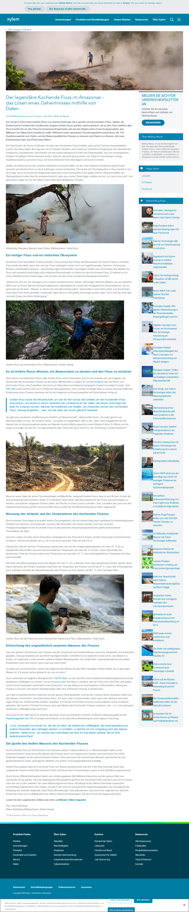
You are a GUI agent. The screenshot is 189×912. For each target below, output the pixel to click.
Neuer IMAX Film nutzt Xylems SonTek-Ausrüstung (164, 294)
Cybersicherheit (61, 864)
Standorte (140, 854)
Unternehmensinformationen (68, 859)
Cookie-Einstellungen (119, 900)
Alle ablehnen (143, 900)
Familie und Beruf (103, 850)
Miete (15, 864)
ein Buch (98, 382)
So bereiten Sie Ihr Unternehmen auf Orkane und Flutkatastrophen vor (165, 717)
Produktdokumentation (146, 850)
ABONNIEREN (153, 122)
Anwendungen (63, 19)
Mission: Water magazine (72, 800)
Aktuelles (58, 841)
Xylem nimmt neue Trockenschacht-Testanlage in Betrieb (163, 667)
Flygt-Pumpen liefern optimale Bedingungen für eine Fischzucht (166, 229)
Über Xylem (159, 19)
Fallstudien (140, 845)
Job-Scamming (102, 859)
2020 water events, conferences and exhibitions (162, 637)
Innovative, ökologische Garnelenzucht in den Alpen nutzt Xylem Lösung (166, 214)
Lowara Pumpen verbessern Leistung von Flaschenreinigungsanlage (166, 565)
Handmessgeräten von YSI (19, 718)
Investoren (59, 850)
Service (16, 859)
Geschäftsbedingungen (42, 887)
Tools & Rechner (143, 859)
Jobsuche (99, 845)
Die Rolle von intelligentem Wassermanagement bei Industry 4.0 (166, 652)
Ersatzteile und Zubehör (24, 854)
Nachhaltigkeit (61, 845)
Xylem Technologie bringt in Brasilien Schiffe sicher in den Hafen (165, 279)
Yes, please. (34, 8)
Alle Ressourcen (143, 841)
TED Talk (10, 389)
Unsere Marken (122, 19)
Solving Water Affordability (166, 461)
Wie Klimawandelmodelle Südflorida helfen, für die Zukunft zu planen (166, 702)
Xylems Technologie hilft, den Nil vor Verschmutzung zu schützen (166, 244)
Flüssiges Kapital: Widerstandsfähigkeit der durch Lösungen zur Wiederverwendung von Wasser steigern (165, 354)
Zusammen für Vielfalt (105, 854)
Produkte (17, 850)
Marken (17, 841)
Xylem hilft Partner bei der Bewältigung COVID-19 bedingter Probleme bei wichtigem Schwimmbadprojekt (166, 480)
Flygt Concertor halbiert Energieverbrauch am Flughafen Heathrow (164, 430)
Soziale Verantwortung (65, 854)
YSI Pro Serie (60, 678)
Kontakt (139, 864)
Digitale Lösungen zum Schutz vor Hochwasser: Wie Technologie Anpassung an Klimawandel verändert (165, 332)
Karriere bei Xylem (103, 841)
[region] (94, 905)
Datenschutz (19, 887)
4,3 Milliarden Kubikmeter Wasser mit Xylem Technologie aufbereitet (166, 537)
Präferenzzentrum (66, 887)
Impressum (86, 887)
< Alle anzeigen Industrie (18, 29)
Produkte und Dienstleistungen (92, 19)
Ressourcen (141, 19)
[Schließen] (184, 905)
